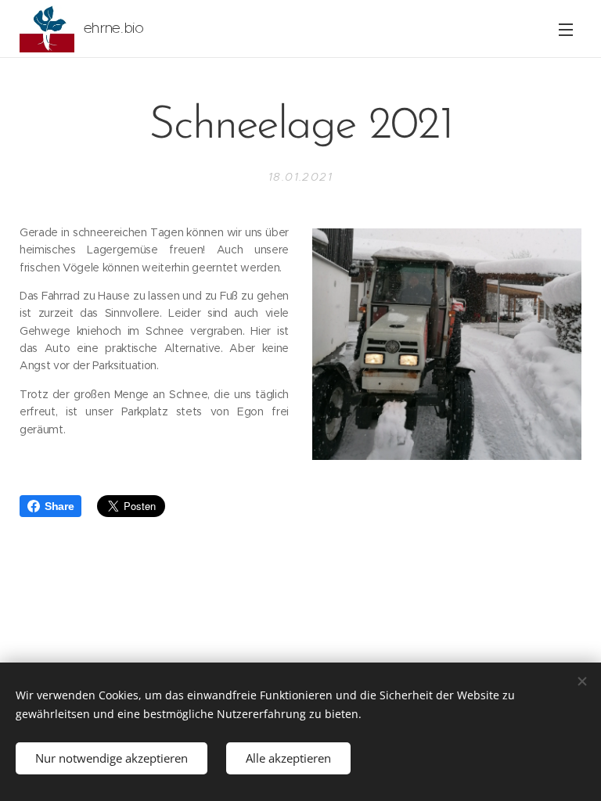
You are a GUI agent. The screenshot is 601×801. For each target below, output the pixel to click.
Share (59, 506)
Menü (565, 29)
